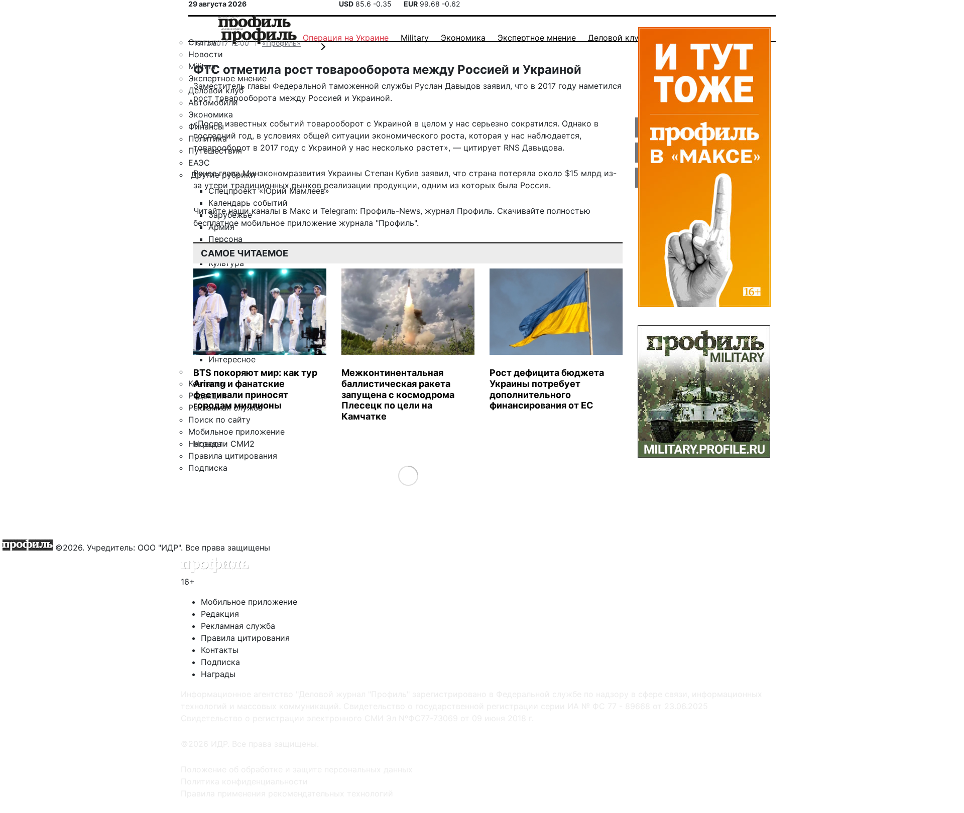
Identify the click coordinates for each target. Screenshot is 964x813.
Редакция (220, 614)
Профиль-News (390, 211)
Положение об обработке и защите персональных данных (297, 769)
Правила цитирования (245, 638)
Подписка (220, 662)
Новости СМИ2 (224, 444)
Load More (408, 475)
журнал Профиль (459, 211)
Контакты (219, 650)
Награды (218, 674)
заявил (434, 173)
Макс (300, 211)
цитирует (482, 148)
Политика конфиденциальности (244, 781)
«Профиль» (281, 43)
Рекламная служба (238, 626)
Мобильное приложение (249, 602)
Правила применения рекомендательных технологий (287, 793)
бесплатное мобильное (239, 223)
